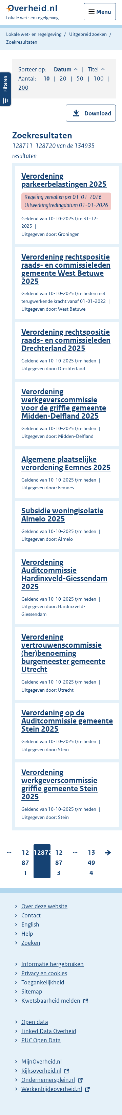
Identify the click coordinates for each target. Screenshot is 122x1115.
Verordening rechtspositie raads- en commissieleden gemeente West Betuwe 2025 (65, 269)
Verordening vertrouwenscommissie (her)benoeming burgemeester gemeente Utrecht (63, 653)
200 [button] (23, 87)
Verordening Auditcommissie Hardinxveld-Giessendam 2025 (64, 574)
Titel (96, 69)
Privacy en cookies (44, 973)
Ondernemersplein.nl (48, 1080)
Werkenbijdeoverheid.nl (51, 1089)
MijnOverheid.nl (41, 1061)
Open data (34, 1022)
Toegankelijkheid (42, 982)
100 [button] (99, 78)
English (30, 924)
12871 (25, 864)
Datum (66, 69)
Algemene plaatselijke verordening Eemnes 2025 (66, 463)
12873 (59, 864)
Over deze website (44, 906)
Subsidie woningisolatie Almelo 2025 (62, 514)
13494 (91, 864)
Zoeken (30, 942)
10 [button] (46, 78)
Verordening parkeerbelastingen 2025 (64, 180)
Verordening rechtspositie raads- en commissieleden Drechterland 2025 (65, 340)
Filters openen (5, 89)
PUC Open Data (41, 1040)
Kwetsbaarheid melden (50, 1000)
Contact (31, 915)
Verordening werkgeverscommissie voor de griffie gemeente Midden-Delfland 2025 (63, 404)
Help (27, 933)
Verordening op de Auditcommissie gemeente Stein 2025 (67, 721)
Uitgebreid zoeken (88, 34)
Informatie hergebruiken (52, 964)
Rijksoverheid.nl (41, 1070)
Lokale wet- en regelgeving (33, 34)
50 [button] (80, 78)
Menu (103, 12)
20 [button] (63, 78)
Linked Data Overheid (48, 1031)
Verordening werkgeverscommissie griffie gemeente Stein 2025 (59, 784)
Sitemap (31, 991)
